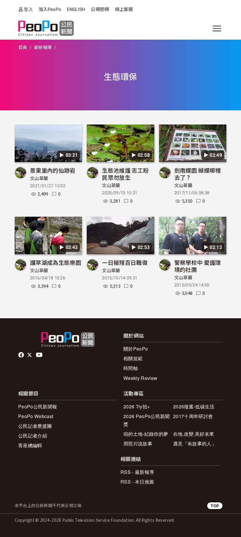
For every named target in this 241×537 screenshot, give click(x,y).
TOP (215, 506)
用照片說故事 (137, 443)
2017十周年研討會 (193, 416)
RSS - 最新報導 (137, 472)
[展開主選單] (217, 28)
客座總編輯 (30, 445)
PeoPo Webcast (35, 416)
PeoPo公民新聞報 (37, 406)
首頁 (22, 47)
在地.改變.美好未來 (193, 433)
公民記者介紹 (32, 435)
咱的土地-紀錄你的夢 (145, 433)
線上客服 (124, 9)
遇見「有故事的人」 (194, 443)
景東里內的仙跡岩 (53, 170)
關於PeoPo (135, 348)
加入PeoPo (50, 9)
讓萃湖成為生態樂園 (55, 262)
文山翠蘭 (39, 178)
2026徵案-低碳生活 (194, 406)
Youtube (39, 355)
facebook (21, 355)
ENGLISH (76, 9)
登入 (28, 9)
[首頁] (46, 28)
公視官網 (100, 9)
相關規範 (133, 358)
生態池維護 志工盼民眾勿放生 (125, 173)
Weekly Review (140, 378)
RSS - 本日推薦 (137, 481)
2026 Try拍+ (136, 406)
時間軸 (130, 368)
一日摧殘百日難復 (125, 262)
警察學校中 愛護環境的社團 (197, 265)
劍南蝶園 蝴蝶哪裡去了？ (197, 173)
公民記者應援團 (35, 425)
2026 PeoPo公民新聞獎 (146, 420)
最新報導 (43, 47)
